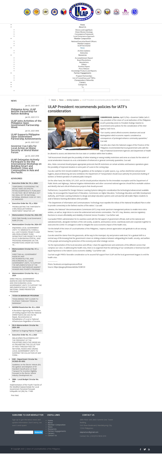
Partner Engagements (57, 431)
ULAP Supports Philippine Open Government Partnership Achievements (26, 136)
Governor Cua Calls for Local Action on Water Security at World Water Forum (25, 149)
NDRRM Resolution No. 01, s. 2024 (26, 307)
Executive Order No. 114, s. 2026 (25, 183)
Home (50, 420)
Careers (51, 433)
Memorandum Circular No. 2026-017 (27, 224)
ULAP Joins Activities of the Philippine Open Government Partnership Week (26, 124)
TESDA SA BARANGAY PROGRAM (25, 296)
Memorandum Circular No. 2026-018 (27, 215)
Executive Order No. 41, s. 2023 (24, 335)
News (50, 427)
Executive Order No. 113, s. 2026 (24, 203)
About (50, 422)
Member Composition (56, 424)
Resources (52, 429)
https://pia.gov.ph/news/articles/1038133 (69, 267)
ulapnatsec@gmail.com (89, 432)
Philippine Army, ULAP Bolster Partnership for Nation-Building (24, 111)
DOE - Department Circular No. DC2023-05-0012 (25, 360)
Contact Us (52, 435)
